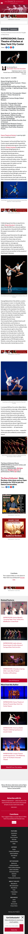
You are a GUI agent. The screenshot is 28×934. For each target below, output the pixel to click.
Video (14, 843)
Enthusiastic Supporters (14, 877)
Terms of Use (14, 903)
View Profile (10, 68)
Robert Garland (10, 147)
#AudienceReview (13, 470)
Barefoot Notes (14, 841)
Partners (14, 893)
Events (14, 849)
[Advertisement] (14, 556)
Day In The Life (14, 837)
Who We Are (14, 883)
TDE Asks (14, 839)
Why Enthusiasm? (14, 885)
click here (20, 468)
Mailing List (14, 863)
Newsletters (15, 891)
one (15, 471)
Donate (14, 822)
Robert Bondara (10, 225)
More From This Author (20, 68)
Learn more (14, 807)
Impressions (13, 29)
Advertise (14, 873)
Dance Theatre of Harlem (8, 135)
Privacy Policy (14, 905)
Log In (14, 899)
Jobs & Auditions (14, 853)
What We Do (14, 887)
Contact (14, 901)
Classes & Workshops (14, 851)
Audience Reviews (14, 865)
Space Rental (14, 855)
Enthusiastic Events (14, 871)
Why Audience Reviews (14, 867)
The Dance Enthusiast (9, 478)
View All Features (14, 680)
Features (4, 29)
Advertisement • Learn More (14, 19)
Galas (14, 857)
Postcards (14, 835)
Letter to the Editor (14, 869)
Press (14, 889)
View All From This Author (14, 767)
